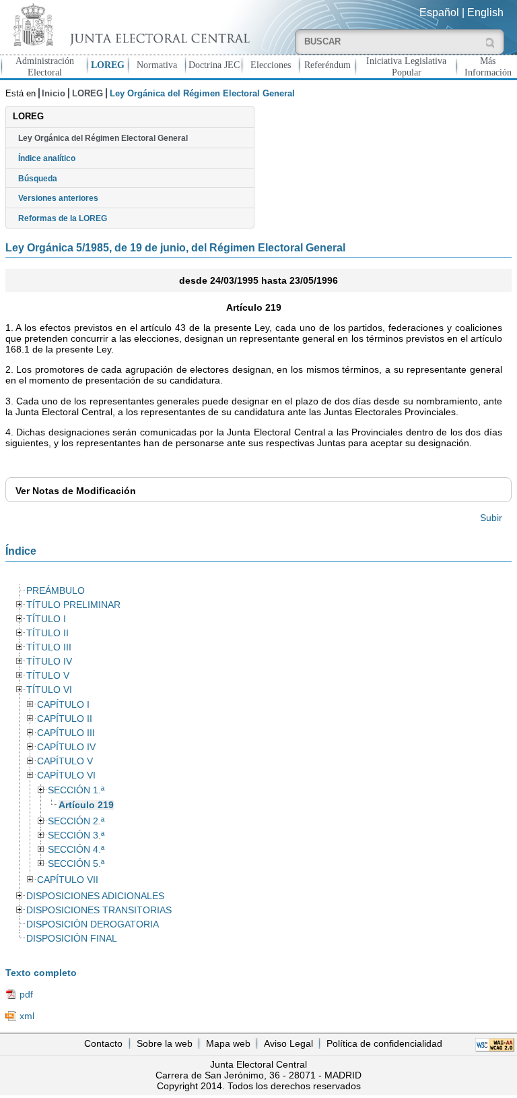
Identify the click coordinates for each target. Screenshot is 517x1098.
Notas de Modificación (75, 490)
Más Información (488, 66)
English (485, 12)
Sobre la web (165, 1043)
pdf (26, 994)
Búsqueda (37, 178)
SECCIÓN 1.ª (76, 790)
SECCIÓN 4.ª (76, 850)
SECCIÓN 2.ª (76, 821)
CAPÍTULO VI (66, 775)
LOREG (108, 64)
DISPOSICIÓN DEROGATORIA (92, 924)
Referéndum (327, 64)
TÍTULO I (46, 619)
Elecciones (270, 64)
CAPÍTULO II (64, 719)
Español (439, 12)
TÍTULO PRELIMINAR (73, 605)
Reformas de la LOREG (62, 218)
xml (27, 1015)
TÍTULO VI (49, 690)
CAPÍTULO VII (67, 880)
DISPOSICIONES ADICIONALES (95, 896)
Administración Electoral (44, 66)
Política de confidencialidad (384, 1043)
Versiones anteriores (58, 198)
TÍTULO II (47, 633)
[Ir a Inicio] (129, 24)
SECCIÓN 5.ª (76, 864)
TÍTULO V (47, 676)
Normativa (157, 64)
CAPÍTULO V (65, 761)
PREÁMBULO (55, 591)
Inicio (53, 93)
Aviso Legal (288, 1043)
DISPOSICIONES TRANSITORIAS (99, 910)
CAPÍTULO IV (66, 747)
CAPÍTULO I (63, 705)
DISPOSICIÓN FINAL (71, 939)
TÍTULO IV (49, 662)
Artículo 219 (86, 805)
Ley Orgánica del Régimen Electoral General (103, 138)
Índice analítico (46, 158)
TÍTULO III (48, 647)
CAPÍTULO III (66, 733)
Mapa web (228, 1043)
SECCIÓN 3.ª (76, 835)
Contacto (103, 1043)
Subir (491, 517)
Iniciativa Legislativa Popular (406, 66)
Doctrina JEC (214, 64)
